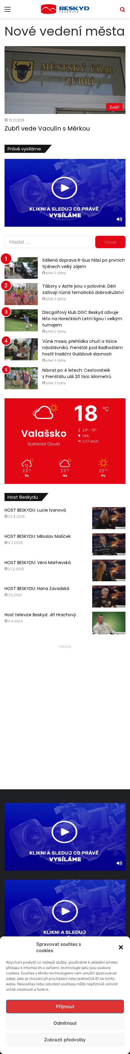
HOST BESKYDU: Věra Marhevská (38, 563)
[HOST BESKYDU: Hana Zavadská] (108, 596)
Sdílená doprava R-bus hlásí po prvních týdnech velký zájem (83, 263)
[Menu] (8, 11)
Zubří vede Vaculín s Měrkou (47, 128)
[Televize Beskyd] (65, 9)
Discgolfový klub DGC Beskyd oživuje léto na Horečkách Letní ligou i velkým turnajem (82, 318)
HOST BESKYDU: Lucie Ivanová (35, 510)
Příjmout (65, 1006)
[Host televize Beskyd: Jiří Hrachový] (108, 623)
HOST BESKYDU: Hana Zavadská (37, 588)
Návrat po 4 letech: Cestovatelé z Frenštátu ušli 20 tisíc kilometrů (76, 373)
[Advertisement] (65, 715)
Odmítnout (65, 1023)
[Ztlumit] (119, 219)
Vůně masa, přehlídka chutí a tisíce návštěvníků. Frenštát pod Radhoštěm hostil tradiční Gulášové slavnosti (82, 347)
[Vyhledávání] (122, 11)
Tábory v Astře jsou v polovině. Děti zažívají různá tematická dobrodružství (83, 289)
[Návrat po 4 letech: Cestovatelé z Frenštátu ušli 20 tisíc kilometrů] (21, 378)
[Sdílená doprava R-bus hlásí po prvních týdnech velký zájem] (21, 268)
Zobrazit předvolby (65, 1040)
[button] (121, 947)
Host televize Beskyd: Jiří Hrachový (40, 615)
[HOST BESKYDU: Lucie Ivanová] (108, 518)
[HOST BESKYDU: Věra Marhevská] (108, 571)
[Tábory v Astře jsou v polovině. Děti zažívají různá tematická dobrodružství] (21, 294)
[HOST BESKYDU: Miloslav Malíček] (108, 544)
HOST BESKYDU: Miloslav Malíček (38, 536)
